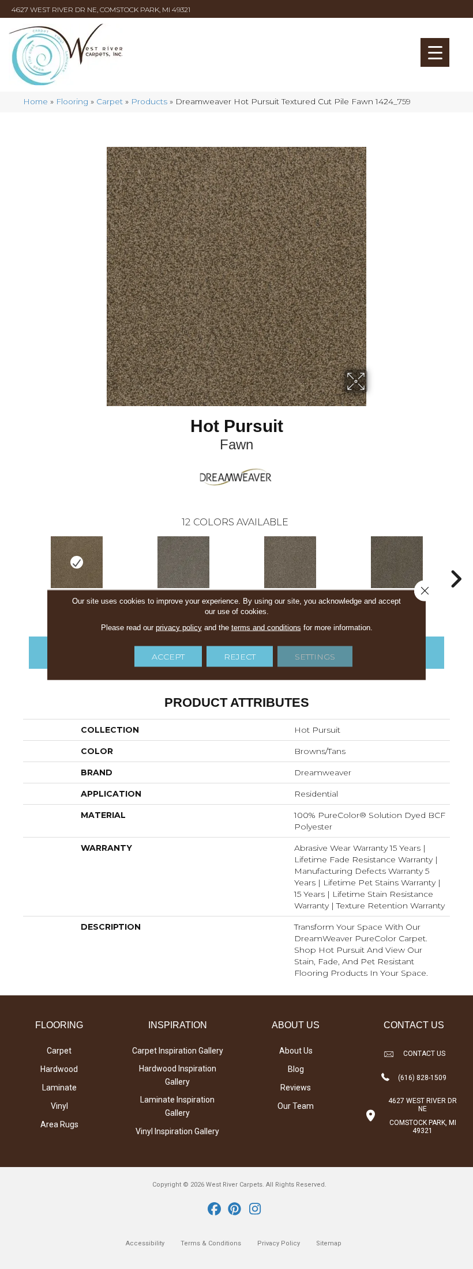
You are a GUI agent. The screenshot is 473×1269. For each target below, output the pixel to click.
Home (35, 101)
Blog (296, 1069)
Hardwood (59, 1069)
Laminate (59, 1087)
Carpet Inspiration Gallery (177, 1050)
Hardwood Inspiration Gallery (177, 1075)
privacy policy (179, 627)
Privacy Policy (278, 1243)
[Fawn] (76, 562)
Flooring (72, 101)
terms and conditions (266, 627)
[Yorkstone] (289, 562)
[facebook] (215, 1209)
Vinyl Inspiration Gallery (177, 1131)
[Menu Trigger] (435, 52)
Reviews (295, 1087)
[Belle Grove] (396, 562)
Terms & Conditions (211, 1243)
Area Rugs (59, 1124)
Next (455, 561)
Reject (240, 656)
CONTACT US (424, 1054)
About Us (296, 1050)
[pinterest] (235, 1209)
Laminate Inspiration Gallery (177, 1106)
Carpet (109, 101)
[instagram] (255, 1209)
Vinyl (59, 1106)
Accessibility (145, 1243)
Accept (168, 656)
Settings (315, 656)
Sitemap (328, 1243)
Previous (17, 561)
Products (149, 101)
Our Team (295, 1106)
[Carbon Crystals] (183, 562)
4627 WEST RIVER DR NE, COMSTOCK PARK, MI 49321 (101, 9)
